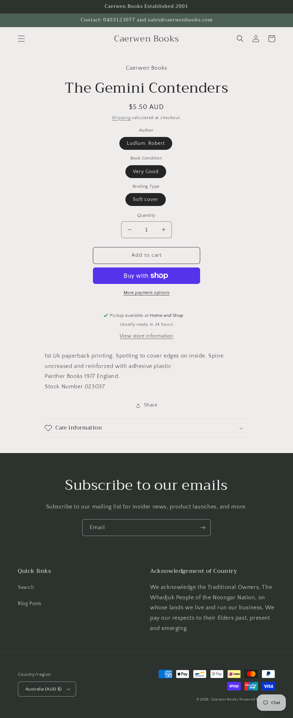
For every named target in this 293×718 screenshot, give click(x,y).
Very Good (146, 171)
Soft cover (145, 199)
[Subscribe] (202, 527)
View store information (146, 336)
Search (26, 587)
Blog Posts (29, 603)
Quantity (146, 215)
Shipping (121, 117)
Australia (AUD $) (43, 689)
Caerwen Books (224, 700)
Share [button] (151, 405)
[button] (21, 38)
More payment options (147, 292)
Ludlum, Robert (146, 143)
